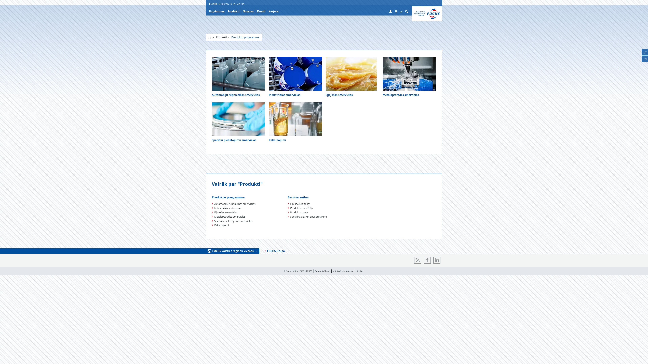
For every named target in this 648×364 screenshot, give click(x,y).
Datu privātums (322, 270)
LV (401, 11)
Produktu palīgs (299, 212)
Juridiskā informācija (343, 270)
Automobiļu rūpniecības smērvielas (236, 95)
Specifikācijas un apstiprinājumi (308, 216)
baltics (210, 37)
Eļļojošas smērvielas (339, 95)
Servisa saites (298, 197)
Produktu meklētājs (301, 208)
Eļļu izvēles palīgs (300, 203)
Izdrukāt (359, 270)
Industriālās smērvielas (284, 95)
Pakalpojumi (277, 140)
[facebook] (427, 260)
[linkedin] (436, 260)
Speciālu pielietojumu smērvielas (233, 221)
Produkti (221, 37)
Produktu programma (245, 37)
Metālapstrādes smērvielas (401, 95)
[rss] (417, 260)
